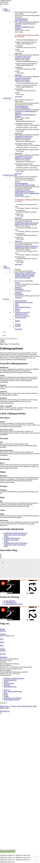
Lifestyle (24, 274)
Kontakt (17, 310)
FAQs (16, 304)
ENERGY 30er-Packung (22, 58)
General (17, 272)
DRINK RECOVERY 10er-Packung (26, 248)
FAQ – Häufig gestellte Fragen (13, 691)
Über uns (17, 309)
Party (28, 274)
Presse (5, 693)
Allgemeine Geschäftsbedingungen (14, 678)
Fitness (22, 272)
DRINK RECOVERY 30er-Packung (26, 224)
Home (2, 344)
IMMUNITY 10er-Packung (23, 158)
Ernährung (18, 274)
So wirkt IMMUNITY (10, 602)
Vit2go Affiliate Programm (23, 307)
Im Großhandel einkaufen (7, 852)
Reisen (32, 274)
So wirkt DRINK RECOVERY (13, 604)
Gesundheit (27, 272)
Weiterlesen (18, 287)
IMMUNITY (25, 276)
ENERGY (18, 276)
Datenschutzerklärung (10, 680)
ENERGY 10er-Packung (22, 80)
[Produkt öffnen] (0, 554)
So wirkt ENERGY (9, 601)
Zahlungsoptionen (9, 683)
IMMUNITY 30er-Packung (23, 138)
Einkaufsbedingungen (10, 686)
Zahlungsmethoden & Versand (24, 302)
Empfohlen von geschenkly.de (12, 698)
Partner (17, 305)
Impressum (7, 685)
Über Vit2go (27, 277)
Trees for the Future (20, 300)
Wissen (33, 272)
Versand (6, 681)
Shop (6, 344)
